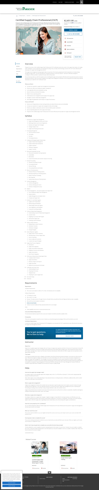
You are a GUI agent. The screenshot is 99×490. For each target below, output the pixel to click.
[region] (11, 479)
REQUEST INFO (78, 56)
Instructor (18, 71)
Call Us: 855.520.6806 (78, 15)
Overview (18, 63)
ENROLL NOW (73, 30)
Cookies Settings (11, 485)
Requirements (19, 68)
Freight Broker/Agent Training (66, 458)
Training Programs (22, 15)
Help (63, 481)
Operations (28, 15)
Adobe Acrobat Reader (31, 303)
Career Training (42, 478)
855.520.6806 (18, 82)
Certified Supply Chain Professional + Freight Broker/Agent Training (37, 461)
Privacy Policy (51, 487)
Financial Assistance (65, 479)
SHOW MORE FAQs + (29, 432)
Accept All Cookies (11, 482)
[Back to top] (49, 477)
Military (63, 478)
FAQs (17, 73)
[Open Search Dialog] (81, 2)
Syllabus (18, 66)
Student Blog (75, 478)
